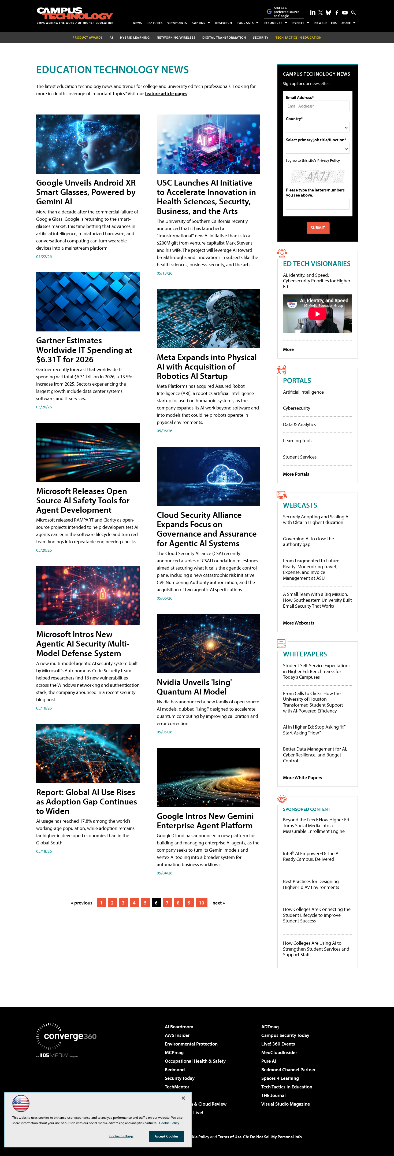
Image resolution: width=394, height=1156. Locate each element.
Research (223, 23)
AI (111, 37)
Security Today (180, 1078)
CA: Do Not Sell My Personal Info (272, 1136)
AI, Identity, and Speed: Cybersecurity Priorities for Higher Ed (316, 281)
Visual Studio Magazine (285, 1104)
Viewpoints (177, 23)
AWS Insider (177, 1035)
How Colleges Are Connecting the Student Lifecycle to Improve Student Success (317, 915)
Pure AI (268, 1061)
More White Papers (302, 777)
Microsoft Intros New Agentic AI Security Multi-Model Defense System (82, 643)
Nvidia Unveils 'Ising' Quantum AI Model (194, 687)
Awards (198, 23)
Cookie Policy (197, 1136)
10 (201, 903)
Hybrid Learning (135, 37)
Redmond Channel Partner (288, 1069)
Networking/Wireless (176, 37)
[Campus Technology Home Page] (75, 15)
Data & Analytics (299, 424)
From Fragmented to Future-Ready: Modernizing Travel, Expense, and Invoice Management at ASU (312, 569)
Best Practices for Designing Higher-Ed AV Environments (311, 884)
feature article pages (166, 93)
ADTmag (270, 1027)
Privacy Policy (328, 160)
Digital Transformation (224, 37)
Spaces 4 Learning (280, 1078)
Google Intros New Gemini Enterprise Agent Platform (205, 820)
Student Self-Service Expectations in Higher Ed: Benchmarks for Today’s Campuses (316, 671)
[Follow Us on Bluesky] (328, 12)
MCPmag (174, 1052)
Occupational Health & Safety (195, 1061)
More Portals (296, 474)
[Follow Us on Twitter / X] (320, 12)
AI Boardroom (179, 1027)
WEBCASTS (300, 504)
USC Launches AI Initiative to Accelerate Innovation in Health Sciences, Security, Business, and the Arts (206, 196)
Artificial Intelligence (303, 392)
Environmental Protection (191, 1044)
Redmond (175, 1069)
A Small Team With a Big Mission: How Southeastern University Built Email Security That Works (317, 600)
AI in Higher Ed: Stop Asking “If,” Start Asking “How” (314, 730)
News (137, 23)
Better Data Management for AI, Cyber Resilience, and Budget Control (315, 754)
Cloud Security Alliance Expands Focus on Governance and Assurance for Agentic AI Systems (207, 528)
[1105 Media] (68, 1084)
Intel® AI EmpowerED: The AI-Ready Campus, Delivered (312, 856)
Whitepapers (305, 653)
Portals (297, 380)
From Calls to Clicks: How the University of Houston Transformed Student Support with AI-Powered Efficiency (313, 702)
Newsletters (325, 23)
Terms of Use (229, 1136)
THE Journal (273, 1095)
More (346, 23)
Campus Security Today (285, 1035)
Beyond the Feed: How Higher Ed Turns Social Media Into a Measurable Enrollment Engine (316, 825)
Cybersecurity (296, 408)
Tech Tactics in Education (286, 1087)
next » (219, 903)
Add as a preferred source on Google (286, 11)
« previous (81, 903)
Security (261, 37)
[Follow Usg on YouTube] (345, 12)
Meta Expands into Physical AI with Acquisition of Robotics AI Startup (207, 366)
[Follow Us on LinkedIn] (312, 12)
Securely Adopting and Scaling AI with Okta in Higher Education (316, 520)
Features (155, 23)
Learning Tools (297, 440)
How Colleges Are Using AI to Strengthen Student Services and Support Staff (316, 949)
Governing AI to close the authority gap (308, 541)
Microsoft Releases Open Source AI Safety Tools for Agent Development (82, 500)
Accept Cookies (167, 1136)
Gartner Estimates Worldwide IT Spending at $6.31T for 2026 (84, 349)
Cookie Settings (121, 1136)
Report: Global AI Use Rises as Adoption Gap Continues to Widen (86, 801)
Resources (273, 23)
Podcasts (245, 23)
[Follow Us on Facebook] (336, 12)
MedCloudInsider (279, 1052)
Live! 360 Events (278, 1044)
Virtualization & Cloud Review (195, 1104)
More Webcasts (298, 623)
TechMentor (177, 1087)
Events (298, 23)
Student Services (300, 457)
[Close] (183, 1098)
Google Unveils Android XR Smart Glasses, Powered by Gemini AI (86, 191)
